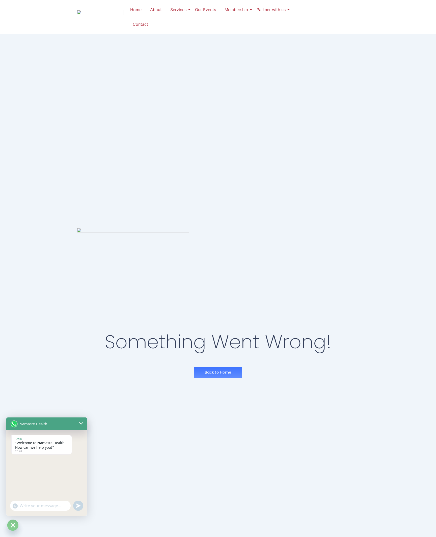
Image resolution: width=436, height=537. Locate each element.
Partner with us (271, 9)
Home (136, 9)
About (156, 9)
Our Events (205, 9)
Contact (140, 24)
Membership (236, 9)
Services (178, 9)
